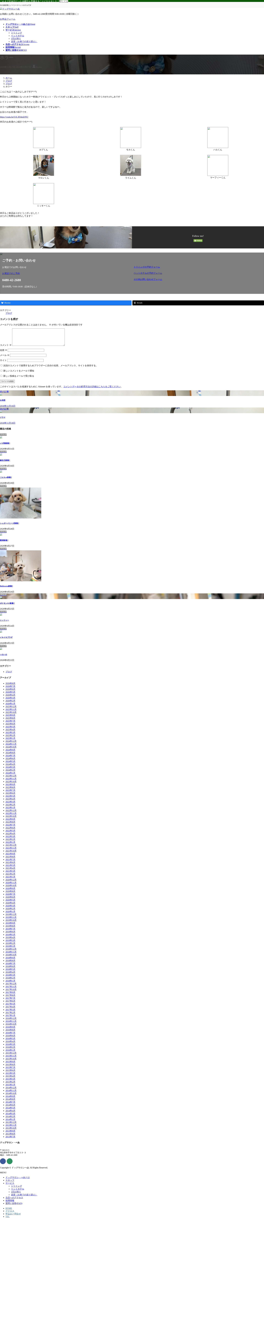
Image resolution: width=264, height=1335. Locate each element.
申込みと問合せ (13, 1214)
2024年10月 (11, 747)
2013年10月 (11, 1128)
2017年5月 (10, 1004)
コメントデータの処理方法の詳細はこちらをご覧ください (92, 386)
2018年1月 (10, 981)
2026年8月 (10, 683)
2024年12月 (11, 741)
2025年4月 (10, 729)
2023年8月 (10, 787)
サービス (10, 1183)
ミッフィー (4, 620)
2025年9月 (10, 715)
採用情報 (10, 1200)
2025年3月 (10, 732)
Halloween (6, 586)
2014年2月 (10, 1116)
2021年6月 (10, 862)
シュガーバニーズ (9, 523)
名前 (3, 350)
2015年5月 (10, 1073)
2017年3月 (10, 1009)
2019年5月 (10, 934)
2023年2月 (10, 804)
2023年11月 (11, 778)
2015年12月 (11, 1053)
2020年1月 (10, 911)
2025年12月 (11, 706)
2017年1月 (10, 1015)
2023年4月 (10, 799)
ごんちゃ (6, 477)
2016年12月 (11, 1018)
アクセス (10, 1211)
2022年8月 (10, 822)
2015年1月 (10, 1085)
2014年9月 (10, 1096)
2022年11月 (11, 813)
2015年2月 (10, 1082)
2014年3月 (10, 1113)
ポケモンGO (7, 603)
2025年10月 (11, 712)
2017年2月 (10, 1012)
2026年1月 (10, 703)
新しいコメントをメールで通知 (18, 371)
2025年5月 (10, 727)
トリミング (16, 33)
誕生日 (5, 460)
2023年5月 (10, 796)
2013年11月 (11, 1125)
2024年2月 (10, 770)
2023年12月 (11, 776)
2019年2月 (10, 943)
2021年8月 (10, 856)
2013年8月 (10, 1134)
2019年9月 (10, 923)
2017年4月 (10, 1007)
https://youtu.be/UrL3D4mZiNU (14, 117)
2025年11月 (11, 709)
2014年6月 (10, 1105)
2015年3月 (10, 1079)
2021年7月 (10, 859)
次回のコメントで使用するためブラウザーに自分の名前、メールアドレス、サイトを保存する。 (50, 365)
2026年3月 (10, 698)
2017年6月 (10, 1001)
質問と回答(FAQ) (14, 1203)
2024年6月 (10, 758)
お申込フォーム (7, 19)
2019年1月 (10, 946)
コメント (6, 345)
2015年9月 (10, 1061)
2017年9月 (10, 992)
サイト (3, 360)
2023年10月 (11, 781)
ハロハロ (3, 654)
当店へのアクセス (14, 1197)
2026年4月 (10, 695)
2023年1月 (10, 807)
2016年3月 (10, 1044)
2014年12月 (11, 1087)
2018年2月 (10, 978)
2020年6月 (10, 897)
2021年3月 (10, 871)
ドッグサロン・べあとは (18, 1177)
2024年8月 (10, 753)
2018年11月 (11, 952)
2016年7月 (10, 1033)
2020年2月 (10, 908)
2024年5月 (10, 761)
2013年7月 (10, 1137)
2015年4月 (10, 1076)
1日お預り (16, 38)
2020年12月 (11, 880)
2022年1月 (10, 842)
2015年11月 (11, 1056)
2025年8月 (10, 718)
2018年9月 (10, 957)
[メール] (10, 1161)
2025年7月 (10, 721)
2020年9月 (10, 888)
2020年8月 (10, 891)
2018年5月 (10, 969)
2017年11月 (11, 986)
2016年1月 (10, 1050)
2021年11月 (11, 848)
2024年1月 (10, 773)
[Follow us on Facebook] (3, 1161)
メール (4, 355)
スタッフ (10, 1180)
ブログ (9, 313)
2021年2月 (10, 874)
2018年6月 (10, 966)
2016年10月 (11, 1024)
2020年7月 (10, 894)
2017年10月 (11, 989)
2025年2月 (10, 735)
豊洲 (4, 540)
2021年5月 (10, 865)
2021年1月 (10, 877)
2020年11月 (11, 882)
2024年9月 (10, 750)
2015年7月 (10, 1067)
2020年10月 (11, 885)
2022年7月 (10, 825)
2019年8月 (10, 926)
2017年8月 (10, 995)
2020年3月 (10, 906)
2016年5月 (10, 1038)
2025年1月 (10, 738)
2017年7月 (10, 998)
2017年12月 (11, 983)
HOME (9, 1208)
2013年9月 (10, 1131)
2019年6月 (10, 932)
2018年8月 (10, 960)
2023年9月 (10, 784)
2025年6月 (10, 724)
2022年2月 (10, 839)
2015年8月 (10, 1064)
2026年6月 (10, 689)
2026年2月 (10, 701)
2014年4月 (10, 1111)
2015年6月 (10, 1070)
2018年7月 (10, 963)
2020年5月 (10, 900)
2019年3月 (10, 940)
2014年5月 (10, 1108)
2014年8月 (10, 1099)
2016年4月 (10, 1041)
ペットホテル (17, 36)
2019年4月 (10, 937)
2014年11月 (11, 1090)
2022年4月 (10, 833)
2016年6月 (10, 1035)
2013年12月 (11, 1122)
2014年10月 (11, 1093)
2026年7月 (10, 686)
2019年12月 (11, 914)
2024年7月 (10, 755)
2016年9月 (10, 1027)
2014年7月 (10, 1102)
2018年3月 (10, 975)
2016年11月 (11, 1021)
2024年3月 (10, 767)
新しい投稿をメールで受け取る (18, 376)
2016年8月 (10, 1030)
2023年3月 (10, 802)
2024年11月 (11, 744)
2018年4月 (10, 972)
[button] (66, 273)
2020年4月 (10, 903)
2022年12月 (11, 810)
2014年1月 (10, 1119)
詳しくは (63, 1)
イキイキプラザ (6, 637)
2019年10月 (11, 920)
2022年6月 (10, 828)
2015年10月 (11, 1059)
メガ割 (5, 443)
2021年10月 (11, 851)
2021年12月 (11, 845)
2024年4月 (10, 764)
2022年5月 (10, 830)
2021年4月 (10, 868)
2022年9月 (10, 819)
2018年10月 (11, 955)
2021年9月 (10, 854)
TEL (8, 1216)
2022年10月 (11, 816)
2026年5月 (10, 692)
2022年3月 (10, 836)
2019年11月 (11, 917)
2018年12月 (11, 949)
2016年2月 (10, 1047)
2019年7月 (10, 929)
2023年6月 (10, 793)
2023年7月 (10, 790)
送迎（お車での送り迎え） (24, 41)
